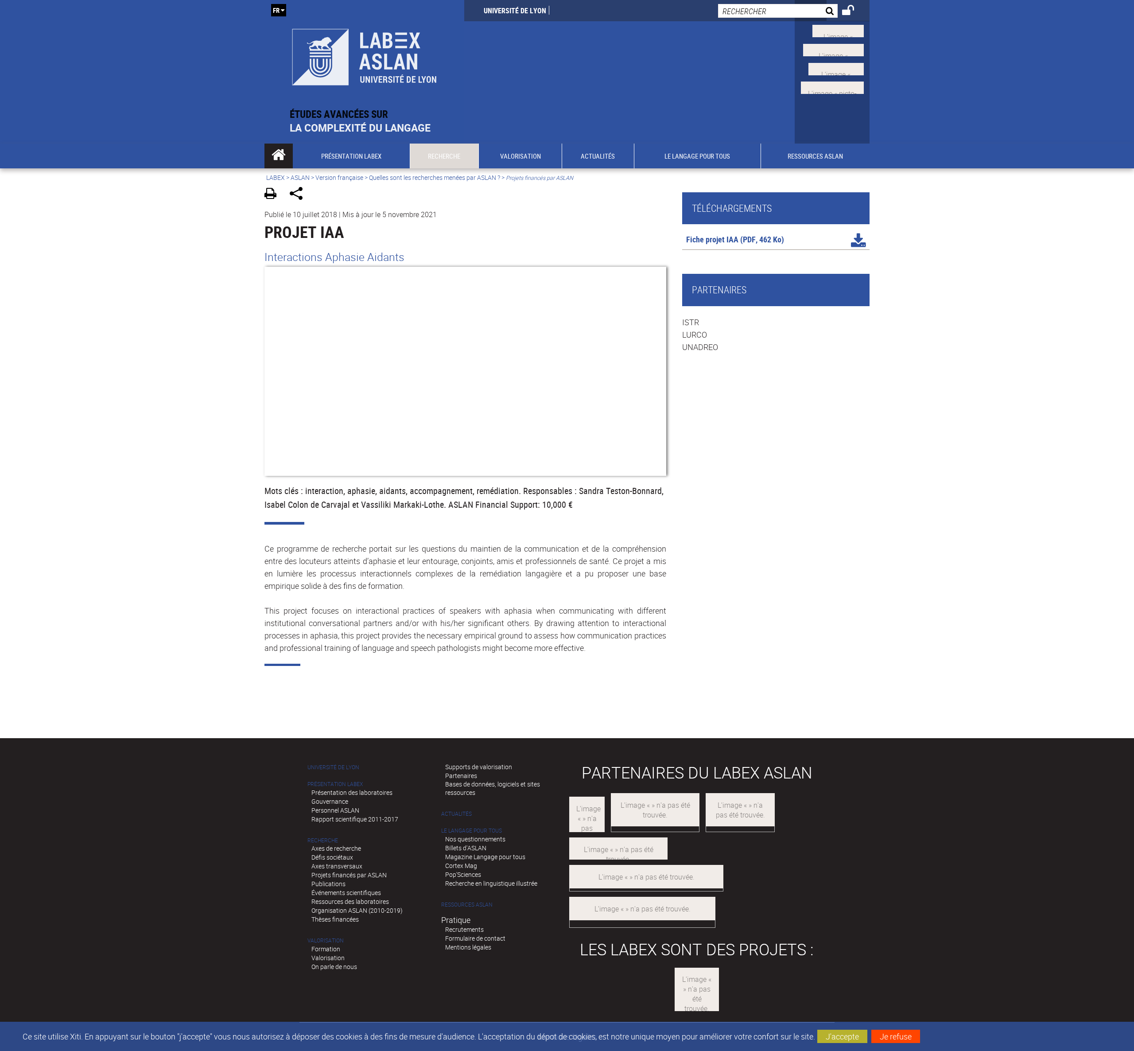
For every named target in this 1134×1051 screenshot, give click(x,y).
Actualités (456, 813)
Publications (328, 884)
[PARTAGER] (299, 194)
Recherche (322, 840)
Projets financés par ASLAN (349, 875)
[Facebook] (833, 49)
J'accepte (842, 1036)
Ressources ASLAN (467, 904)
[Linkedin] (836, 67)
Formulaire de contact (475, 938)
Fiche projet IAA (712, 239)
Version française (339, 177)
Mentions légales (468, 947)
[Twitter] (838, 30)
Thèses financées (335, 919)
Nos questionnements (475, 839)
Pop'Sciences (463, 874)
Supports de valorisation (478, 767)
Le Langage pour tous (471, 830)
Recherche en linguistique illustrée (491, 883)
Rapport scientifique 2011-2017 (354, 819)
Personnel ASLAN (335, 810)
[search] (778, 11)
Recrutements (464, 929)
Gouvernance (329, 801)
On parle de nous (334, 966)
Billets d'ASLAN (465, 848)
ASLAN (300, 177)
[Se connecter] (854, 11)
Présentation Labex (335, 784)
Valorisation (325, 940)
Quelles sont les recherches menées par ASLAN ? (434, 177)
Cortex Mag (461, 865)
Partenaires (461, 775)
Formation (325, 949)
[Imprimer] (273, 194)
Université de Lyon (515, 11)
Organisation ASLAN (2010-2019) (357, 910)
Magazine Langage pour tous (485, 856)
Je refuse (896, 1036)
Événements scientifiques (346, 892)
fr (276, 10)
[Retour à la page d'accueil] (364, 54)
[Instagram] (832, 87)
